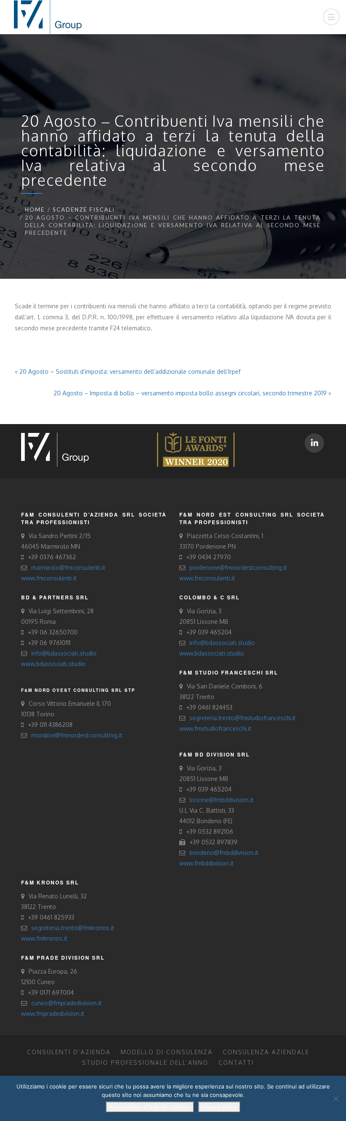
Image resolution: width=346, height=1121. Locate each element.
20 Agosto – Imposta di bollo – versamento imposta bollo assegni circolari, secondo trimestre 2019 (190, 393)
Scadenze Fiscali (84, 209)
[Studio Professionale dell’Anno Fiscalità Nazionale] (196, 449)
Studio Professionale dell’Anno (145, 1062)
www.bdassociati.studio (53, 663)
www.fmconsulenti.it (49, 578)
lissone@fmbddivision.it (221, 799)
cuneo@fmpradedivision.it (66, 1003)
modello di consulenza (167, 1052)
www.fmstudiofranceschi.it (215, 728)
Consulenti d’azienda (69, 1052)
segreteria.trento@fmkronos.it (72, 927)
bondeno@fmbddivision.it (224, 852)
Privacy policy (219, 1107)
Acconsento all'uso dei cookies (150, 1107)
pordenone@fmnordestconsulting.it (238, 567)
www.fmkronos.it (44, 938)
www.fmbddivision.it (206, 863)
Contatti (236, 1062)
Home (35, 209)
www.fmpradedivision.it (52, 1013)
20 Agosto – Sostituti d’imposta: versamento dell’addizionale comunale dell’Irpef (130, 371)
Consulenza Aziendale (266, 1052)
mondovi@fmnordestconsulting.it (76, 735)
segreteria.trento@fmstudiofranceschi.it (242, 717)
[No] (335, 1098)
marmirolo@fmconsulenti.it (68, 567)
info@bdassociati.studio (64, 653)
